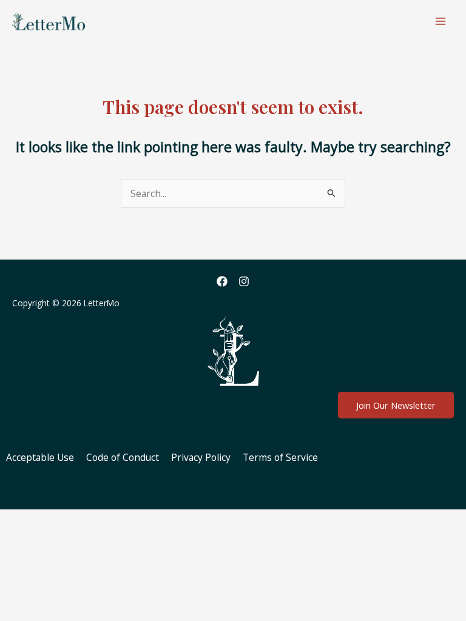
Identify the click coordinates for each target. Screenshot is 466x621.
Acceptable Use (40, 457)
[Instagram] (243, 281)
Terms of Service (280, 457)
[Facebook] (222, 281)
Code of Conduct (122, 457)
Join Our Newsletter (396, 405)
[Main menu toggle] (441, 21)
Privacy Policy (201, 457)
